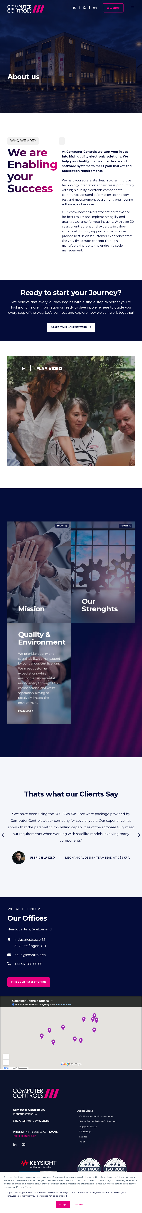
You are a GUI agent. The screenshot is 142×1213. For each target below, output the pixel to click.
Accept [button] (63, 1204)
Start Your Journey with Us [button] (71, 327)
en (95, 8)
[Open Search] (85, 7)
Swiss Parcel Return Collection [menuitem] (97, 1121)
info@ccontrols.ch (24, 1135)
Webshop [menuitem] (85, 1131)
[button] (42, 368)
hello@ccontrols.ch (30, 955)
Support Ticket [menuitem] (88, 1126)
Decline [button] (79, 1204)
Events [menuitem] (83, 1136)
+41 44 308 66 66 (28, 964)
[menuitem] (85, 1111)
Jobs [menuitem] (82, 1141)
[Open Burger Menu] (132, 8)
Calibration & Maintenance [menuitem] (96, 1116)
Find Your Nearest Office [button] (28, 982)
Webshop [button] (113, 7)
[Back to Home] (25, 8)
